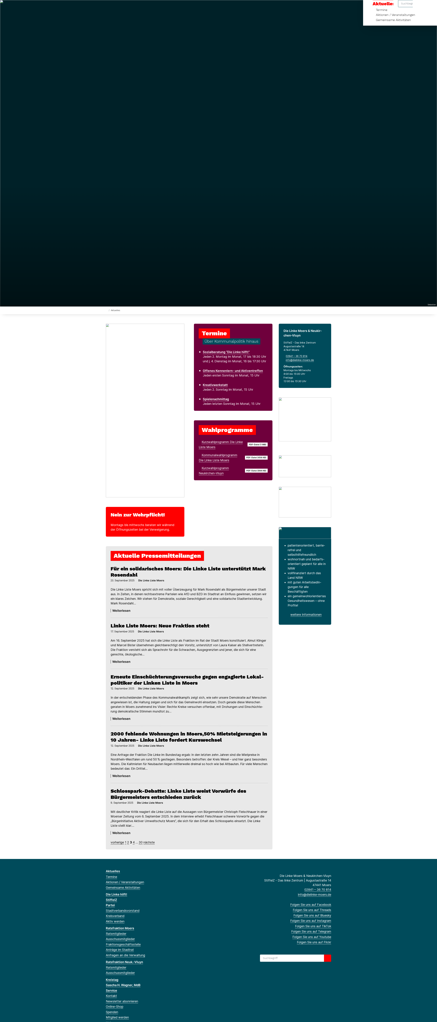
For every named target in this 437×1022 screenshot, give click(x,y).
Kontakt (111, 996)
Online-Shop (114, 1006)
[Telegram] (135, 7)
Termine (111, 877)
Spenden (112, 1012)
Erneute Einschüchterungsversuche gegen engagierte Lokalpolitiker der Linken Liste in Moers (187, 680)
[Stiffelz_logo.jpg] (305, 419)
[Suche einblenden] (420, 7)
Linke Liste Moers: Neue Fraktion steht (160, 626)
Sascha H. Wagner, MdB (123, 985)
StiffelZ (111, 900)
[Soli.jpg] (305, 501)
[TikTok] (130, 7)
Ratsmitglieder (116, 933)
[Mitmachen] (305, 466)
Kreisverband (115, 916)
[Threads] (113, 7)
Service (111, 990)
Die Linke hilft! (116, 894)
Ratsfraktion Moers (120, 928)
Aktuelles (113, 871)
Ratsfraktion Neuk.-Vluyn (124, 962)
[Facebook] (107, 7)
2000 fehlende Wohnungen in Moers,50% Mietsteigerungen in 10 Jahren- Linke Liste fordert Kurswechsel (189, 737)
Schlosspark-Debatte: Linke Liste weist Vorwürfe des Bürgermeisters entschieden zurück (178, 794)
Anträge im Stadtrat (120, 949)
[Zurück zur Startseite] (106, 310)
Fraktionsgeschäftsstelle (123, 944)
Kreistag (112, 980)
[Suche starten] (327, 958)
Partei (110, 905)
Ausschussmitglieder (120, 939)
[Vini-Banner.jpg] (305, 532)
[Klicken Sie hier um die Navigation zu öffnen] (430, 7)
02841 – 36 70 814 (296, 356)
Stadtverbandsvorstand (122, 910)
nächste (149, 842)
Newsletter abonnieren (122, 1001)
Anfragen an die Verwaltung (125, 955)
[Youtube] (141, 7)
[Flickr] (147, 7)
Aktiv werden (115, 921)
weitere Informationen (306, 614)
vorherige (117, 842)
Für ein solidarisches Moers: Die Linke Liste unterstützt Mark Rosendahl (188, 572)
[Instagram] (124, 7)
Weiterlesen (121, 610)
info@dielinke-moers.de (300, 360)
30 (141, 842)
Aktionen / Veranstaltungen (395, 15)
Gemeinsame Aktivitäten (393, 20)
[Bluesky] (119, 7)
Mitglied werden (117, 1017)
